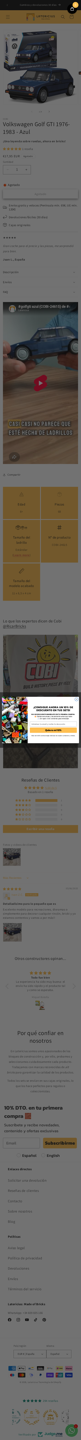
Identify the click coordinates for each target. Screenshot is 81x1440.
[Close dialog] (76, 699)
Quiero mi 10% (53, 730)
